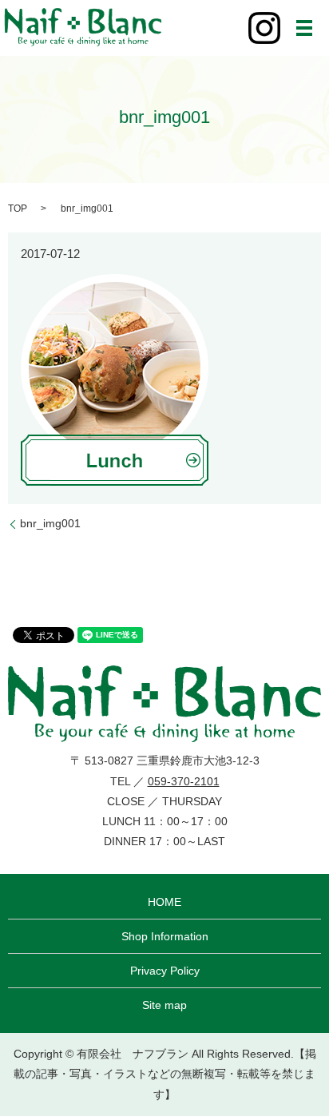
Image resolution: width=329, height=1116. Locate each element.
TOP (17, 208)
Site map (164, 1005)
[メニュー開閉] (304, 28)
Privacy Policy (165, 970)
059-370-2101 (184, 781)
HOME (164, 902)
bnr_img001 (50, 523)
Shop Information (164, 936)
